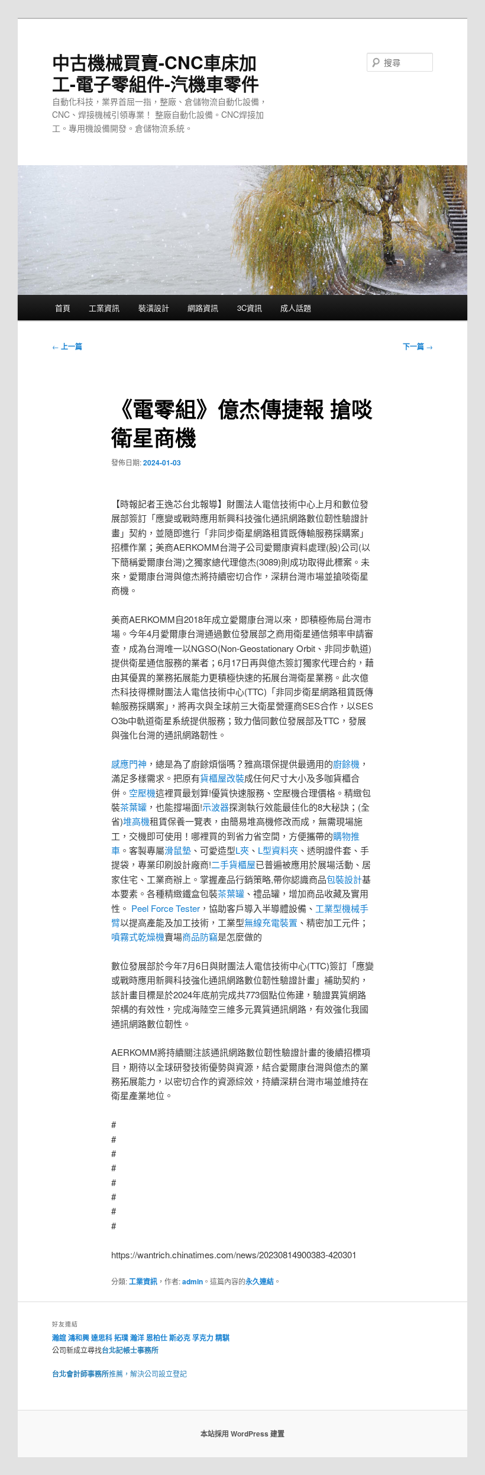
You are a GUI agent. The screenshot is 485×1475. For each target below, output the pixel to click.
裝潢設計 (153, 307)
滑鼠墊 (177, 850)
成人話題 (295, 307)
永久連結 (259, 1281)
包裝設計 (344, 879)
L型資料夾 (278, 850)
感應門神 (129, 763)
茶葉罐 (133, 807)
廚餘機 (346, 763)
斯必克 (179, 1337)
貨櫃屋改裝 (222, 778)
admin (192, 1281)
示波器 (215, 807)
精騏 (223, 1337)
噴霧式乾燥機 (137, 936)
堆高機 (136, 821)
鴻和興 (78, 1337)
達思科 (101, 1337)
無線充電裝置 (271, 922)
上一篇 (67, 346)
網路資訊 (202, 307)
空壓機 (142, 792)
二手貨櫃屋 (233, 864)
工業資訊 (104, 307)
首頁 (62, 307)
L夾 (242, 850)
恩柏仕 (156, 1337)
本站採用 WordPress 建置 (242, 1433)
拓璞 (121, 1337)
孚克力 (203, 1337)
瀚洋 (137, 1337)
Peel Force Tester (165, 908)
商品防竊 (200, 936)
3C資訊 (249, 307)
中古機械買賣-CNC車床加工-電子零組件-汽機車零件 (155, 72)
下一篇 (418, 346)
